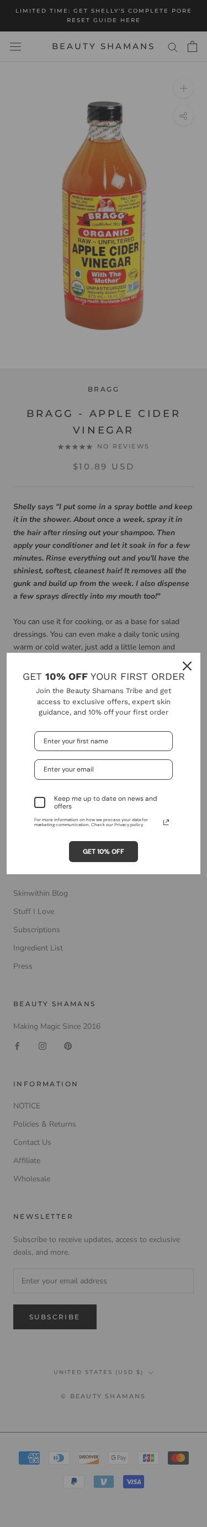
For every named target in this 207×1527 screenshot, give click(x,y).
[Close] (187, 666)
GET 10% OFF (103, 851)
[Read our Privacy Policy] (166, 822)
